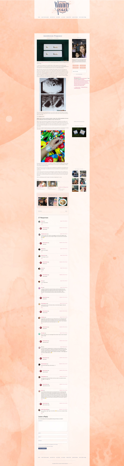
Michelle (42, 248)
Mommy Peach (45, 227)
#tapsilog (75, 83)
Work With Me (52, 17)
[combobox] (79, 71)
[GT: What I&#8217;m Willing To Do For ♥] (63, 184)
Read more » (73, 62)
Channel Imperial (43, 363)
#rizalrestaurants (86, 83)
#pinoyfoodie (76, 81)
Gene (42, 280)
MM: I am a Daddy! (40, 187)
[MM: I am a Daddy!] (42, 184)
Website (40, 440)
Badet (42, 268)
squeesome (70, 463)
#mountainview (77, 80)
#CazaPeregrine (84, 78)
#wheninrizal (80, 83)
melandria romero (44, 233)
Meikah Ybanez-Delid (44, 409)
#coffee (86, 81)
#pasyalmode (76, 85)
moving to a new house (44, 62)
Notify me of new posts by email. (46, 446)
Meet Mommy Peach (45, 17)
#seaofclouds (81, 85)
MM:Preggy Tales (51, 187)
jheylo (42, 390)
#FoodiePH (82, 79)
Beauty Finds (68, 17)
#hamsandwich (82, 81)
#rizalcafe (76, 84)
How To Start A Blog (82, 17)
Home (39, 17)
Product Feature (75, 17)
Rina (42, 287)
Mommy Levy (43, 255)
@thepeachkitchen (77, 77)
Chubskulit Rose (43, 376)
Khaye (42, 221)
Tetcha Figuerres (43, 303)
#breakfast (76, 79)
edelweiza (42, 317)
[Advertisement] (62, 26)
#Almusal (88, 80)
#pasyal (83, 84)
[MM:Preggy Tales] (53, 184)
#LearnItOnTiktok (83, 80)
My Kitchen (58, 17)
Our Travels (63, 17)
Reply (42, 224)
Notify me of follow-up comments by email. (48, 444)
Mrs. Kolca (42, 333)
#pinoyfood (80, 84)
